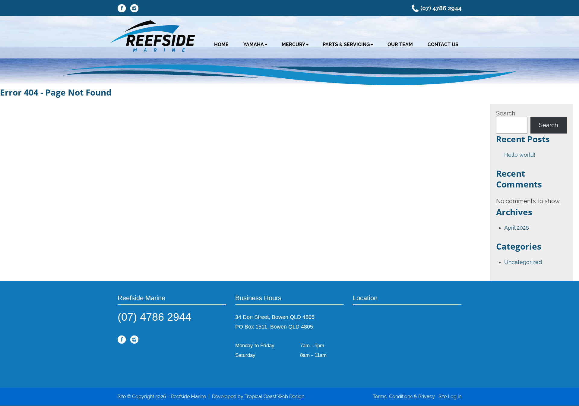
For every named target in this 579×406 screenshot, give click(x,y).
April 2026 (516, 228)
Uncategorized (523, 262)
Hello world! (519, 155)
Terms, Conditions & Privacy (404, 396)
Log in (454, 396)
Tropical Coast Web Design (274, 396)
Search (505, 113)
